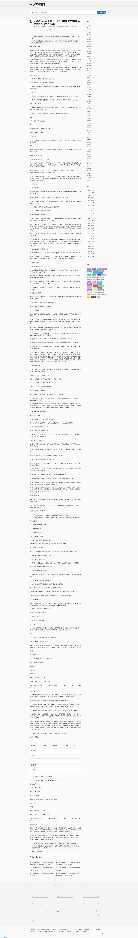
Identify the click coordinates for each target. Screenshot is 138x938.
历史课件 (89, 80)
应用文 (88, 111)
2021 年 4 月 (91, 231)
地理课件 (89, 87)
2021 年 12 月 (91, 213)
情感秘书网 (79, 929)
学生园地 (89, 94)
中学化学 (89, 27)
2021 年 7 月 (91, 223)
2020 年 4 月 (91, 259)
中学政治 (89, 32)
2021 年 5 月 (91, 228)
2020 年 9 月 (91, 246)
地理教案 (89, 84)
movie (40, 931)
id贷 (72, 929)
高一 (98, 294)
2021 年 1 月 (91, 238)
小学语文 (89, 104)
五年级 (93, 275)
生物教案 (89, 151)
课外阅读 (89, 170)
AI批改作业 (32, 929)
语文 (88, 294)
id (92, 929)
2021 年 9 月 (91, 218)
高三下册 (93, 296)
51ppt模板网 (61, 931)
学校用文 (89, 92)
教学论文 (89, 123)
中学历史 (89, 30)
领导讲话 (89, 178)
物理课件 (89, 144)
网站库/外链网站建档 (50, 931)
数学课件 (89, 130)
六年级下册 (94, 277)
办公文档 (89, 70)
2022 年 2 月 (91, 208)
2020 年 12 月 (91, 241)
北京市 (88, 281)
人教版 (98, 275)
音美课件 (89, 175)
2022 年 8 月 (91, 192)
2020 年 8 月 (91, 248)
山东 (100, 283)
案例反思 (89, 137)
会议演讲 (89, 46)
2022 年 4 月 (91, 203)
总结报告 (89, 116)
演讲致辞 (89, 139)
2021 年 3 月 (91, 233)
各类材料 (89, 82)
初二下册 (89, 279)
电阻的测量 (39, 851)
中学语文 (89, 41)
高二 (98, 296)
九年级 (100, 273)
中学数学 (89, 34)
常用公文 (89, 106)
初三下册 (101, 277)
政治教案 (89, 118)
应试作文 (89, 113)
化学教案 (89, 73)
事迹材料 (89, 44)
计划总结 (89, 161)
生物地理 (89, 149)
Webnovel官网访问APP (43, 929)
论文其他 (89, 163)
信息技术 (89, 51)
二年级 (88, 275)
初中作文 (89, 68)
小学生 (88, 99)
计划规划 (101, 292)
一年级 (88, 268)
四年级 (93, 281)
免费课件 (89, 53)
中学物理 (89, 37)
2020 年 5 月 (91, 256)
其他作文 (89, 58)
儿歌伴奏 (54, 929)
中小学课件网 (37, 4)
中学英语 (89, 39)
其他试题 (89, 63)
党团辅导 (89, 56)
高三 (88, 296)
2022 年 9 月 (91, 190)
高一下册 (103, 294)
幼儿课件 (89, 108)
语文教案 (89, 166)
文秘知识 (89, 132)
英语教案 (89, 156)
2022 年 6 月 (91, 197)
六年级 (88, 277)
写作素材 (89, 65)
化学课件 (89, 75)
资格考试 (89, 173)
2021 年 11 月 (91, 215)
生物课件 (89, 154)
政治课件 (89, 120)
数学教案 (89, 127)
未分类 (88, 135)
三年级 (98, 268)
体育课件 (89, 49)
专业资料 (89, 25)
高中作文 (89, 180)
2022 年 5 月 (91, 200)
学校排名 (78, 931)
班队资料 (89, 147)
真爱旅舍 (87, 929)
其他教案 (89, 61)
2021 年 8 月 (91, 220)
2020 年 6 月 (91, 254)
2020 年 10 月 (91, 243)
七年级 (93, 268)
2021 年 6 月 (91, 226)
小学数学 (89, 96)
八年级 (103, 275)
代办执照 (85, 931)
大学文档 (89, 89)
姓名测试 (98, 929)
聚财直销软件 (70, 931)
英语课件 (89, 159)
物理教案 (38, 26)
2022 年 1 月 (91, 210)
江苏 (94, 288)
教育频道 (89, 125)
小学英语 (89, 101)
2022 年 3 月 (91, 205)
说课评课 (89, 168)
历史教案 (89, 77)
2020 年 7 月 (91, 251)
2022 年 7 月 (91, 195)
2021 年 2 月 (91, 236)
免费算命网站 (33, 931)
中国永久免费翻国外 (64, 929)
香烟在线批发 (3, 937)
